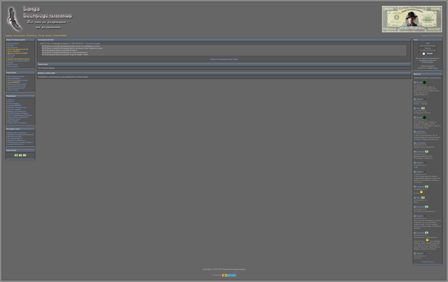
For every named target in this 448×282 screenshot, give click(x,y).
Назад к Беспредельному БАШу (224, 59)
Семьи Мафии (13, 103)
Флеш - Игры (13, 90)
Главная (8, 35)
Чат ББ (11, 57)
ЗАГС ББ (11, 55)
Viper (418, 108)
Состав (41, 35)
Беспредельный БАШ (17, 86)
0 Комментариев (92, 43)
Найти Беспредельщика (18, 80)
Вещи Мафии (13, 121)
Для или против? (15, 136)
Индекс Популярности (17, 111)
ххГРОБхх (421, 132)
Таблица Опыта (14, 119)
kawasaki (420, 152)
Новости (11, 100)
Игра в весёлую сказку (17, 84)
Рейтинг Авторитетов (17, 107)
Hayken (419, 99)
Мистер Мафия (14, 78)
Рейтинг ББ (13, 65)
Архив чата (427, 262)
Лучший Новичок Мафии (18, 113)
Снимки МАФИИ (59, 35)
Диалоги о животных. (17, 140)
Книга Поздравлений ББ (18, 49)
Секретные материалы (17, 123)
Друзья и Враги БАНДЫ (17, 53)
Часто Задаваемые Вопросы (20, 115)
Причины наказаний (16, 88)
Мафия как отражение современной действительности (20, 133)
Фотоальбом (13, 66)
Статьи (10, 102)
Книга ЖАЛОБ (14, 51)
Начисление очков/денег (18, 117)
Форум (48, 35)
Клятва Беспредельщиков (18, 61)
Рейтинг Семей (14, 109)
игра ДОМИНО (14, 82)
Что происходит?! (15, 138)
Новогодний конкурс (16, 76)
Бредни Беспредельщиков (19, 59)
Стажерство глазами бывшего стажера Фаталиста (19, 143)
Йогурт (419, 82)
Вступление (32, 35)
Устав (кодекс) (19, 35)
